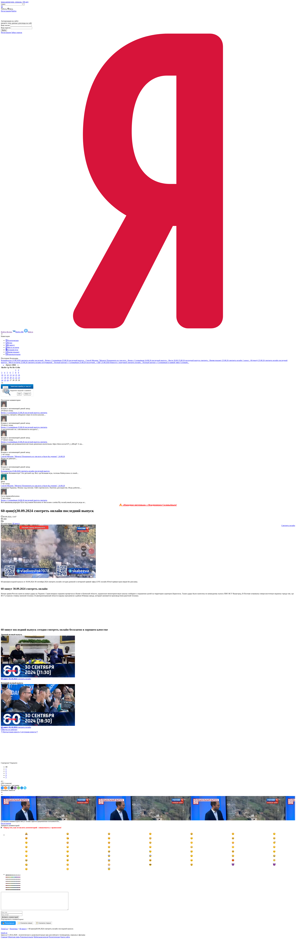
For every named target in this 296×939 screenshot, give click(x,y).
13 (11, 375)
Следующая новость (28, 732)
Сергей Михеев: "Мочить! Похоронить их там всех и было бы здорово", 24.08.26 (33, 456)
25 (5, 380)
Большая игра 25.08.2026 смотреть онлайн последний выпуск (25, 471)
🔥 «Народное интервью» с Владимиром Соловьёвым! (148, 505)
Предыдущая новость (11, 732)
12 (8, 375)
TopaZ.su (4, 929)
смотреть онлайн (16, 679)
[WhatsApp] (18, 788)
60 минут (16, 523)
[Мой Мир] (21, 788)
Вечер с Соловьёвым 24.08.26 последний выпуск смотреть (24, 500)
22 (16, 378)
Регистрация (6, 11)
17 (2, 378)
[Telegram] (8, 788)
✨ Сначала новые (25, 923)
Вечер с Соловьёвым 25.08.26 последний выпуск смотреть (24, 413)
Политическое (54, 937)
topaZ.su (4, 933)
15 (16, 375)
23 (19, 378)
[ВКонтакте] (2, 788)
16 (19, 375)
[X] (12, 788)
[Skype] (25, 788)
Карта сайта (65, 937)
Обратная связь (14, 937)
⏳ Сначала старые (43, 923)
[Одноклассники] (5, 788)
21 (13, 378)
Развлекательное (26, 937)
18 (5, 378)
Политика (14, 929)
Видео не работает (10, 730)
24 (2, 380)
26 (8, 380)
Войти (13, 11)
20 (11, 378)
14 (13, 375)
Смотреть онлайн (288, 526)
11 (5, 375)
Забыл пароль (16, 32)
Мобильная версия (41, 937)
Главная (4, 937)
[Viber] (15, 788)
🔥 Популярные (8, 923)
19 (8, 378)
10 (2, 375)
